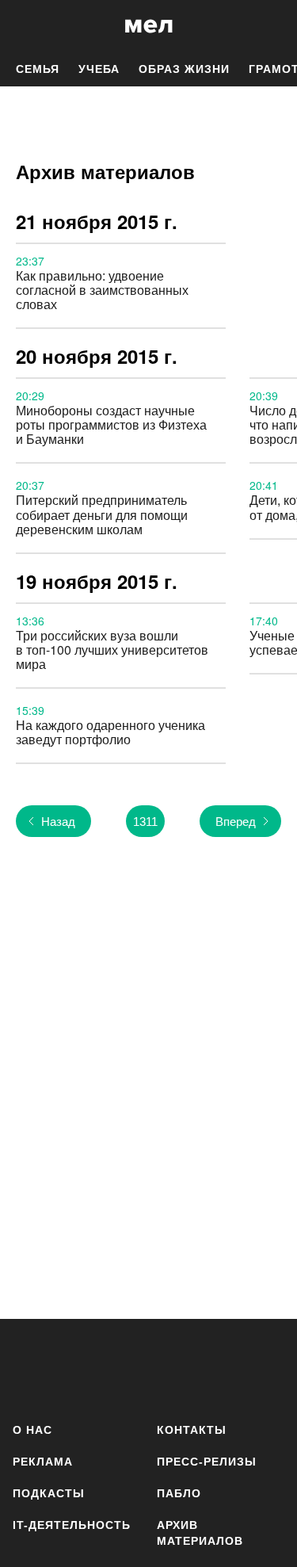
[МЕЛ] (149, 26)
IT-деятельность (72, 1525)
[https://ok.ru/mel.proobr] (263, 1368)
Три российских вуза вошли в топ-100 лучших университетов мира (112, 649)
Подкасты (49, 1493)
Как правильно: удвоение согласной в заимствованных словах (102, 289)
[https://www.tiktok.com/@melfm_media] (170, 1368)
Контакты (192, 1430)
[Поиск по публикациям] (24, 26)
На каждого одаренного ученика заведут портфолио (110, 732)
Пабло (179, 1493)
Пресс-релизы (207, 1461)
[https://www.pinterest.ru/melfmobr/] (217, 1368)
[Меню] (273, 26)
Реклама (43, 1461)
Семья (37, 69)
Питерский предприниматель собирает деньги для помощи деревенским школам (102, 514)
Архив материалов (200, 1533)
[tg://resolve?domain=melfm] (30, 1368)
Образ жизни (184, 69)
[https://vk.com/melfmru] (123, 1368)
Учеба (99, 69)
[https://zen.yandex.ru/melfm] (76, 1368)
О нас (32, 1430)
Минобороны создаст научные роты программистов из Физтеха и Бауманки (111, 424)
